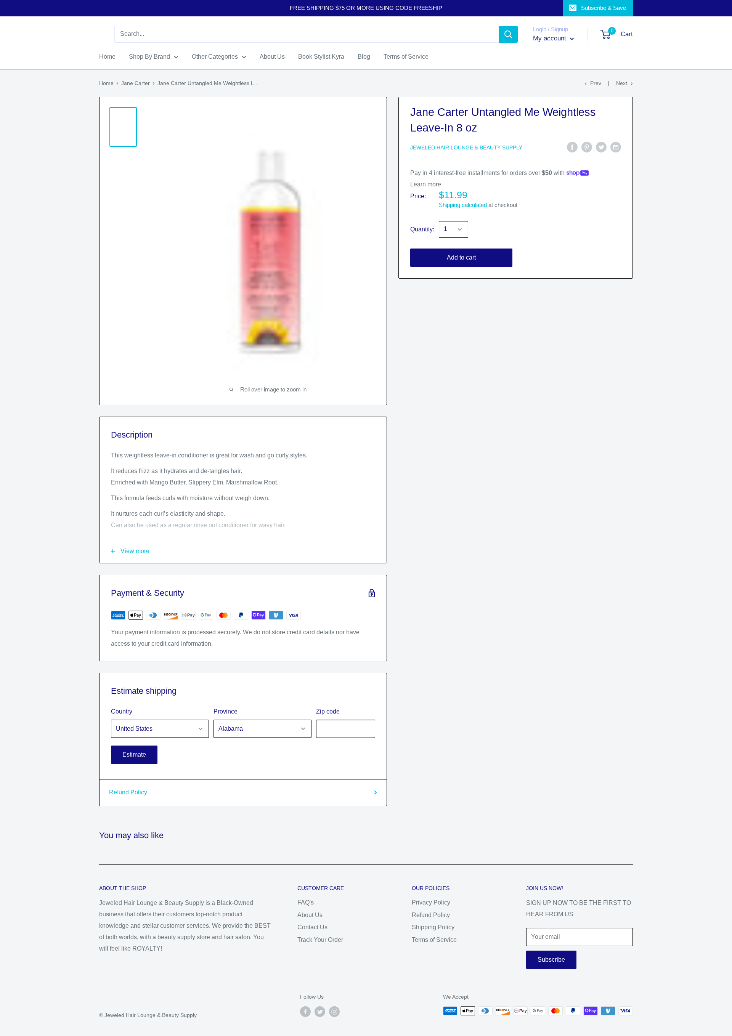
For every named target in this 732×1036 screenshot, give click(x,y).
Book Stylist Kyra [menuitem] (321, 56)
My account (550, 38)
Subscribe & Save (603, 8)
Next (621, 83)
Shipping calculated (463, 205)
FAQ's (305, 902)
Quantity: (422, 229)
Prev (595, 83)
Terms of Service (434, 940)
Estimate (134, 754)
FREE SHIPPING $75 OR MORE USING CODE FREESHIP (366, 8)
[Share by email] (615, 146)
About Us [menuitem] (272, 56)
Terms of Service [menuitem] (406, 56)
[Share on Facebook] (572, 146)
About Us (310, 915)
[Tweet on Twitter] (601, 146)
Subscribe (551, 959)
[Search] (508, 34)
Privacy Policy (431, 902)
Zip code (328, 711)
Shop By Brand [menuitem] (149, 56)
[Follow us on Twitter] (320, 1011)
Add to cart (461, 257)
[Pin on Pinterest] (586, 146)
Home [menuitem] (107, 56)
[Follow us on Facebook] (305, 1011)
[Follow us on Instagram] (334, 1011)
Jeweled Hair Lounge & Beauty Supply (466, 147)
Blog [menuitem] (364, 56)
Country (121, 711)
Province (226, 711)
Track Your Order (320, 940)
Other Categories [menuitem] (215, 56)
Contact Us (312, 927)
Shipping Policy (433, 927)
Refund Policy (128, 792)
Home (106, 83)
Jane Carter (135, 83)
